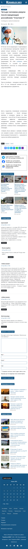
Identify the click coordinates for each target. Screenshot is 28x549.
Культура (21, 508)
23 (17, 497)
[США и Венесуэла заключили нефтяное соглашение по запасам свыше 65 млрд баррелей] (5, 421)
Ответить (4, 242)
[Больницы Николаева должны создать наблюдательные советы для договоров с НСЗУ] (7, 200)
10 (20, 490)
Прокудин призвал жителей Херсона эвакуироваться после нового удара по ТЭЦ (18, 398)
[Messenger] (14, 148)
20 (7, 497)
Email (2, 360)
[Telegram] (20, 148)
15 (13, 494)
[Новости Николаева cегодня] (14, 2)
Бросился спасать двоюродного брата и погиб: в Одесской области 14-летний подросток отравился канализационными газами (20, 188)
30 (17, 500)
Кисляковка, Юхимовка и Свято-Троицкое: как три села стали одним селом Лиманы (18, 458)
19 (4, 497)
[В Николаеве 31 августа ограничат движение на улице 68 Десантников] (5, 451)
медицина (7, 143)
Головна (3, 520)
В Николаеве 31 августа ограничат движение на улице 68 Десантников (18, 451)
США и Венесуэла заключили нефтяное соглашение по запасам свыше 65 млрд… (17, 421)
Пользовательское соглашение (8, 524)
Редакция (3, 522)
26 (4, 500)
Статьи (3, 513)
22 (13, 497)
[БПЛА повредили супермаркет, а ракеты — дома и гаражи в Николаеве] (5, 391)
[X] (8, 148)
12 (4, 494)
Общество (8, 6)
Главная (4, 6)
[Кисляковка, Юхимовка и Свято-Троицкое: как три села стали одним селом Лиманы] (5, 458)
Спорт (24, 511)
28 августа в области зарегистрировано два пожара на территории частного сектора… (18, 465)
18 (23, 494)
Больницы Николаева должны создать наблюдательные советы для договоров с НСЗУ (7, 208)
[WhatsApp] (17, 148)
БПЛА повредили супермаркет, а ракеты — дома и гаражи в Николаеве (18, 391)
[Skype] (11, 148)
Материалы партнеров (6, 528)
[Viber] (22, 148)
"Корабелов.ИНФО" (7, 537)
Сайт (2, 365)
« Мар (4, 503)
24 (20, 497)
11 (23, 490)
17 (20, 494)
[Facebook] (5, 148)
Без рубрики (4, 508)
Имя (2, 354)
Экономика (15, 513)
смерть (12, 143)
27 (7, 500)
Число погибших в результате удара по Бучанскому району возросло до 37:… (17, 435)
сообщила (19, 61)
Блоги (10, 508)
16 (17, 494)
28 (10, 500)
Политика (10, 511)
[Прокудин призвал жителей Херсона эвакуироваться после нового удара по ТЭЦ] (5, 399)
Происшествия (18, 511)
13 (7, 494)
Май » (7, 503)
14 (10, 494)
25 (23, 497)
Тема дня (9, 513)
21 (10, 497)
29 (13, 500)
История (15, 508)
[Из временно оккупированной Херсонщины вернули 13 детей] (5, 429)
